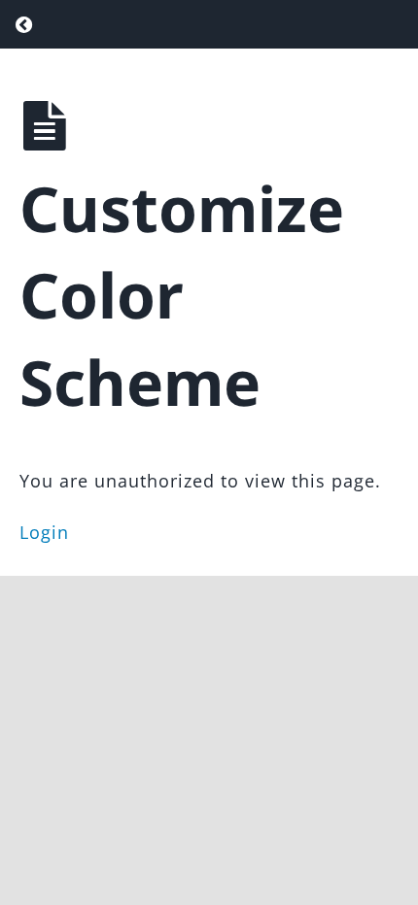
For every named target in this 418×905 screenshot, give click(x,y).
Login (44, 532)
